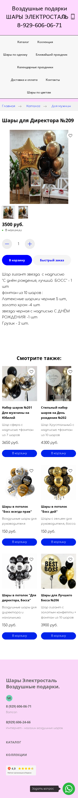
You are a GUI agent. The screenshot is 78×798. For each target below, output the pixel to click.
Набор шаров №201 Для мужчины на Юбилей (17, 412)
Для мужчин (61, 106)
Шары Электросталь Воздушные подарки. (33, 683)
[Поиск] (64, 16)
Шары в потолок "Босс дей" (54, 509)
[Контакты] (73, 16)
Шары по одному (15, 54)
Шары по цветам (39, 92)
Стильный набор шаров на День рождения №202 (54, 412)
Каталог (23, 42)
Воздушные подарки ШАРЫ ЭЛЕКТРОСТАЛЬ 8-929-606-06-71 (39, 16)
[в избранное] (70, 135)
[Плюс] (30, 244)
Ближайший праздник (51, 54)
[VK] (9, 698)
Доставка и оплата (24, 79)
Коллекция (45, 42)
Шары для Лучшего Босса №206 (56, 597)
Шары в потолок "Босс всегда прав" (17, 509)
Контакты (53, 79)
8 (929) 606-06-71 (18, 706)
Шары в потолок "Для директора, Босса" (19, 597)
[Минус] (7, 244)
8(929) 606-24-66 (18, 722)
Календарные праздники (35, 67)
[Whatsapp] (69, 789)
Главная (8, 106)
